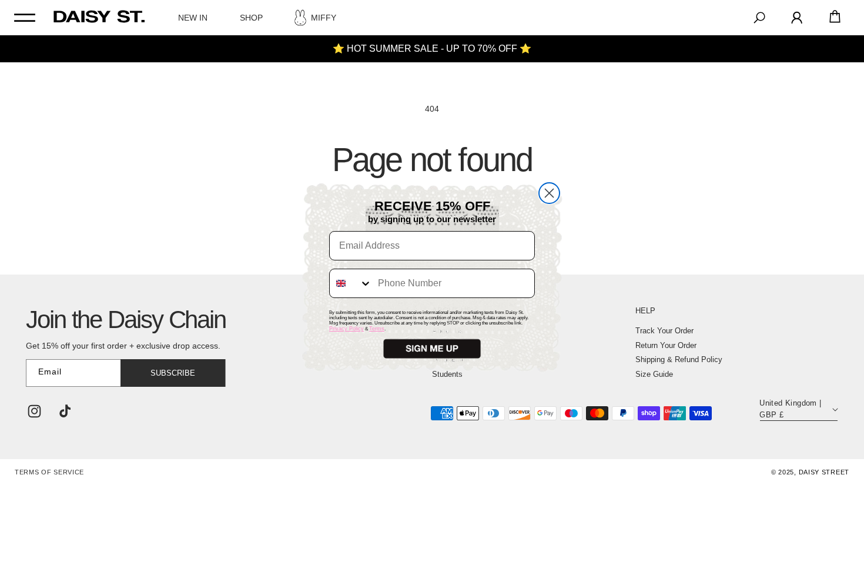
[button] (432, 348)
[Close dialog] (549, 193)
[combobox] (351, 283)
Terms (376, 329)
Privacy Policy (346, 329)
